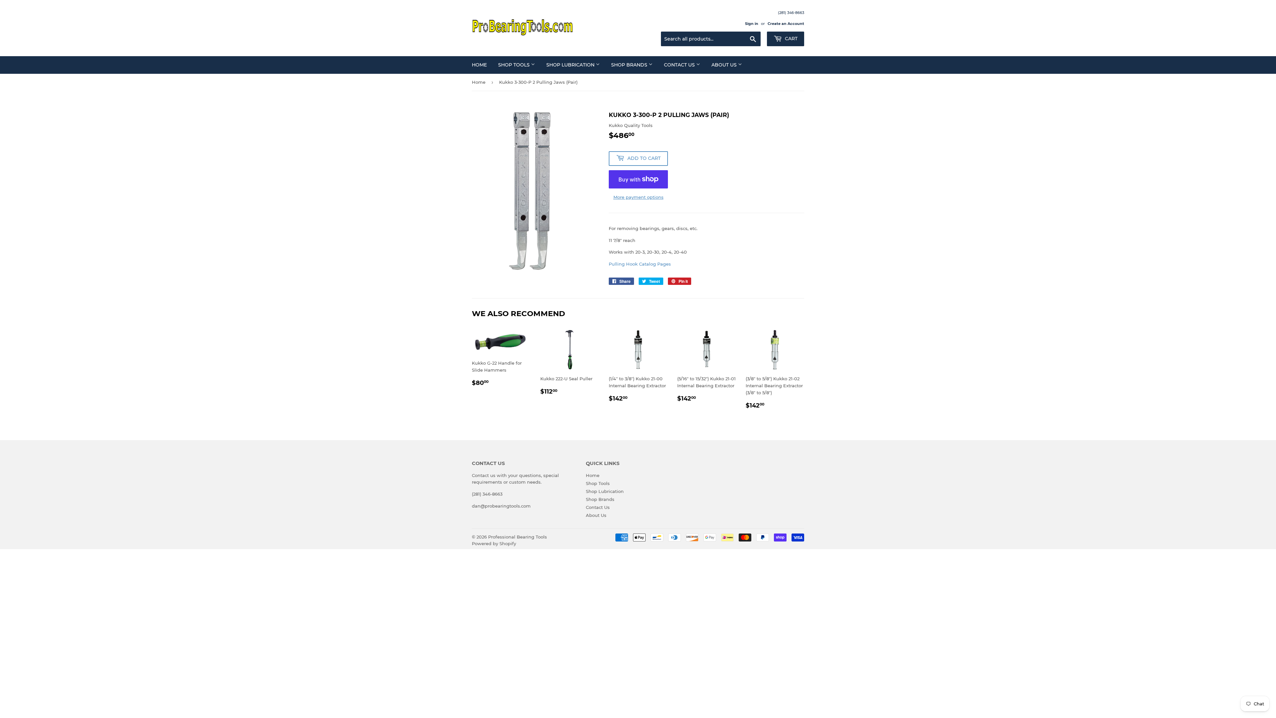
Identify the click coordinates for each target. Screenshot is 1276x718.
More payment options (638, 197)
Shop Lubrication (571, 65)
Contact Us (680, 65)
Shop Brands (630, 65)
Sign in (751, 23)
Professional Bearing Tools (517, 536)
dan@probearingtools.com (501, 506)
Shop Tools (514, 65)
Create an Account (786, 23)
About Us (724, 65)
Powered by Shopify (494, 543)
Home (479, 65)
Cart (791, 39)
